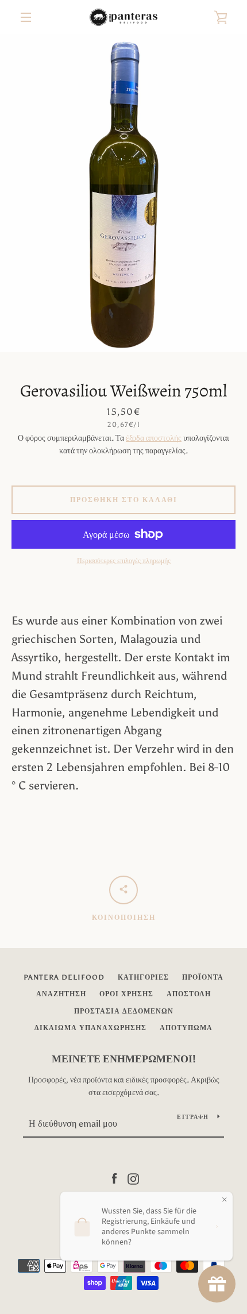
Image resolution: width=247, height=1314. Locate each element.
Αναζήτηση (61, 994)
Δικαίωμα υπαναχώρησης (90, 1028)
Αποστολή (189, 994)
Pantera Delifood (64, 977)
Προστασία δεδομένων (123, 1011)
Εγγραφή (193, 1116)
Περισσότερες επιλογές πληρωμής (124, 561)
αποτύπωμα (186, 1028)
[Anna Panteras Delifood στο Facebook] (114, 1178)
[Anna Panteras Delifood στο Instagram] (133, 1178)
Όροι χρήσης (126, 994)
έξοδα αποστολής (154, 438)
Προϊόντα (202, 977)
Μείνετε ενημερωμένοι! (124, 1059)
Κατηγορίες (143, 977)
